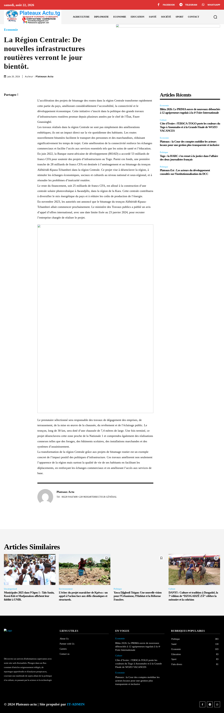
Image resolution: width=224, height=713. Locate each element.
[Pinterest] (7, 118)
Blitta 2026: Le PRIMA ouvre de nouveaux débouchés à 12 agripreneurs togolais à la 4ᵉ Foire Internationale (190, 111)
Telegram (191, 4)
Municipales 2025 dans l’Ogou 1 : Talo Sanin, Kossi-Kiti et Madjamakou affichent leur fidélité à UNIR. (29, 596)
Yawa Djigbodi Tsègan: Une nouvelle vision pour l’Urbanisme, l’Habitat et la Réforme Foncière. (138, 596)
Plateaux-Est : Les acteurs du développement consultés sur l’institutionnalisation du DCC (185, 172)
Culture (163, 120)
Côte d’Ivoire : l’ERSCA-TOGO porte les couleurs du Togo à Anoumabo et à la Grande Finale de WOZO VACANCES (190, 127)
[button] (215, 17)
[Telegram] (181, 5)
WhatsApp (213, 4)
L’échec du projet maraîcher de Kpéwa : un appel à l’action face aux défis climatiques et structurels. (83, 596)
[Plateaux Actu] (45, 497)
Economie (11, 29)
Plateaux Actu (44, 76)
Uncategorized (10, 589)
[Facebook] (158, 5)
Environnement (66, 589)
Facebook (169, 4)
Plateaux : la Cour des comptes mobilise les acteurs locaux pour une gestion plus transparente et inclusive (189, 143)
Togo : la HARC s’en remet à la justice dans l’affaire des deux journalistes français (189, 157)
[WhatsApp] (203, 5)
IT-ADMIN (76, 704)
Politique (164, 152)
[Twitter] (7, 111)
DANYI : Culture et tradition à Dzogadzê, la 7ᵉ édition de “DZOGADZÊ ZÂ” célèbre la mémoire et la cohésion (193, 596)
